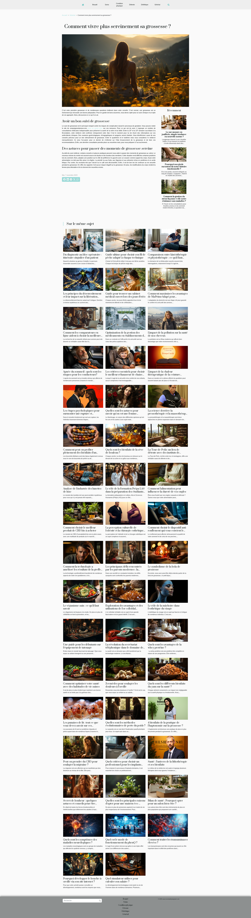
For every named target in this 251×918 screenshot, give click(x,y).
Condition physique (119, 5)
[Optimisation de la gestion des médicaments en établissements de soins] (125, 318)
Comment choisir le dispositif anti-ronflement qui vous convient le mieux (167, 530)
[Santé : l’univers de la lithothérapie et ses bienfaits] (168, 747)
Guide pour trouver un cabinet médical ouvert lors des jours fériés (125, 295)
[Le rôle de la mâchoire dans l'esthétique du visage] (168, 591)
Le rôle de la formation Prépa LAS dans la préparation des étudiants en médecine (125, 491)
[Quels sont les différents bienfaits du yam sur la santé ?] (168, 669)
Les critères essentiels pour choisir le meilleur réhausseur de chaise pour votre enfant (125, 374)
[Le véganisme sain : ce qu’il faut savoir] (83, 591)
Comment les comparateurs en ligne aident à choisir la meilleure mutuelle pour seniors (82, 335)
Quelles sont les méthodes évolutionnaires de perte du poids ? (125, 724)
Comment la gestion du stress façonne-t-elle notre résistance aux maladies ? (174, 198)
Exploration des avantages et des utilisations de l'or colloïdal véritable (124, 608)
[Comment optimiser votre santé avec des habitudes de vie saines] (83, 669)
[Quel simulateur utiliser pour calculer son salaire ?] (125, 864)
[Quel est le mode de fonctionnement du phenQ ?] (125, 825)
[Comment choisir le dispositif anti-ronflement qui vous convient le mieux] (168, 513)
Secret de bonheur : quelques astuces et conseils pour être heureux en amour (80, 803)
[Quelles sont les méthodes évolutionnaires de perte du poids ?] (125, 708)
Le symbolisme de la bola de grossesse (164, 568)
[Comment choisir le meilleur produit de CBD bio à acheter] (83, 513)
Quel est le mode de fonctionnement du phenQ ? (121, 841)
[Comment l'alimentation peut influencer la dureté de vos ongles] (168, 474)
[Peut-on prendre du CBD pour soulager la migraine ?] (83, 747)
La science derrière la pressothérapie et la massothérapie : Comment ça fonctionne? (168, 413)
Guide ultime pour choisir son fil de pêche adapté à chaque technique (125, 256)
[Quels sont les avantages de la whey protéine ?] (168, 630)
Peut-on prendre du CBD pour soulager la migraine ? (80, 763)
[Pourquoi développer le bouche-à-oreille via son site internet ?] (83, 864)
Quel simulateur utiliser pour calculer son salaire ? (121, 880)
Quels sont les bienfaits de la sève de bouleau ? (124, 451)
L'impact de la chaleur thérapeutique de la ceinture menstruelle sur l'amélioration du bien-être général (167, 376)
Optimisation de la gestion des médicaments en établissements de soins (125, 335)
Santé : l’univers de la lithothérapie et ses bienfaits (167, 763)
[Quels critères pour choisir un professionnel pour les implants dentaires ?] (125, 747)
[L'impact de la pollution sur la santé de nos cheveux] (168, 318)
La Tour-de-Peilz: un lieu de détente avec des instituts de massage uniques (163, 452)
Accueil (64, 15)
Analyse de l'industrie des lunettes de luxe (82, 490)
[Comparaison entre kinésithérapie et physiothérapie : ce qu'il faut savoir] (168, 240)
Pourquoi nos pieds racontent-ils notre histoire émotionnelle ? (174, 166)
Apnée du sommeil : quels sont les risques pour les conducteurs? (82, 373)
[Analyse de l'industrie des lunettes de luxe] (83, 474)
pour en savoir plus (95, 128)
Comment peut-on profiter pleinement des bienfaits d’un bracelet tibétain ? (79, 452)
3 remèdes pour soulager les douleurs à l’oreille (121, 685)
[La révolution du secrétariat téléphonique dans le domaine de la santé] (125, 630)
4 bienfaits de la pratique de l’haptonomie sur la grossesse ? (165, 724)
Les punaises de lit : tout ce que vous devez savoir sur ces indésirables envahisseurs (80, 725)
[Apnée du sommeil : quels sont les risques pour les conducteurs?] (83, 357)
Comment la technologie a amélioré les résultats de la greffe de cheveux (82, 569)
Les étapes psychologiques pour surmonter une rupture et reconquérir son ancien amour (81, 413)
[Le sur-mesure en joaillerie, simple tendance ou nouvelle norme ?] (173, 122)
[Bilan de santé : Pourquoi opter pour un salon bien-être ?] (168, 786)
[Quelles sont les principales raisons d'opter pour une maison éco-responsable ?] (125, 786)
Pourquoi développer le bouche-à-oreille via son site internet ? (82, 880)
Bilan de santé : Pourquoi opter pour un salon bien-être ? (165, 802)
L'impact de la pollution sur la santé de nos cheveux (168, 334)
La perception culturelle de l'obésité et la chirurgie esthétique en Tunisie (124, 530)
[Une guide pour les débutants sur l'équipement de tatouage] (83, 630)
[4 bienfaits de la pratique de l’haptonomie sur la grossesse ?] (168, 708)
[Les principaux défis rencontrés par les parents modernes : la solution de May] (125, 552)
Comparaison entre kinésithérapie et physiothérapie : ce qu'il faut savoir (167, 257)
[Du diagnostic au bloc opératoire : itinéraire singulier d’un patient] (83, 240)
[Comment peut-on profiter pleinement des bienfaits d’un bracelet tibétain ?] (83, 435)
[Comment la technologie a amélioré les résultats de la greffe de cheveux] (83, 552)
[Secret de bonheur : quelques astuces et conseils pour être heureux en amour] (83, 786)
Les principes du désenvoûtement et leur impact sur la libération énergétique (82, 296)
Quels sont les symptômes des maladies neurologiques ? (80, 841)
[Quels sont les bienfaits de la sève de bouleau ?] (125, 435)
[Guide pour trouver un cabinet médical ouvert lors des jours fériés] (125, 279)
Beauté (94, 4)
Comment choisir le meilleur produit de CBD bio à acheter (79, 529)
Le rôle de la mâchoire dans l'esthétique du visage (164, 607)
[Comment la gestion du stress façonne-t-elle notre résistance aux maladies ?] (173, 187)
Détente (132, 4)
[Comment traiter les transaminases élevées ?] (168, 825)
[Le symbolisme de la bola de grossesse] (168, 552)
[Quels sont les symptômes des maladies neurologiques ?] (83, 825)
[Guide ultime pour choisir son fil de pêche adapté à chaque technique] (125, 240)
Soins (107, 4)
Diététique (144, 4)
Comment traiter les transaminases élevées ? (168, 841)
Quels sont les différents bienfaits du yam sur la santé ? (166, 685)
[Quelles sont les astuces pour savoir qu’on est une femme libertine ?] (125, 396)
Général (157, 4)
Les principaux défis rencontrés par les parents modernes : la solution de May (123, 569)
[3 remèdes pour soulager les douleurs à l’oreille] (125, 669)
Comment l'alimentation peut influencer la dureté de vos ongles (167, 490)
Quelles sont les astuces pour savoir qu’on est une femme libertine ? (121, 413)
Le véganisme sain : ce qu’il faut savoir (81, 607)
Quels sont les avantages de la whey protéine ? (165, 646)
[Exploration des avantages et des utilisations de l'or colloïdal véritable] (125, 591)
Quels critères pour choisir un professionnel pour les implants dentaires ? (123, 764)
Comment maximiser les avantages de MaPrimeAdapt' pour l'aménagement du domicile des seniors (168, 298)
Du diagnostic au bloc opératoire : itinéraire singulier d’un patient (82, 256)
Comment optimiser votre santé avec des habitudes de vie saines (81, 685)
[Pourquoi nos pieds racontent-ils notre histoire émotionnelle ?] (173, 154)
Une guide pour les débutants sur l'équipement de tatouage (82, 646)
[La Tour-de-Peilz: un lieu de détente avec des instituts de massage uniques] (168, 435)
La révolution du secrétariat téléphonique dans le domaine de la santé (124, 647)
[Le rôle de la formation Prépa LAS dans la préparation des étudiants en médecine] (125, 474)
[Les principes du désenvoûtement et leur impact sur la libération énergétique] (83, 279)
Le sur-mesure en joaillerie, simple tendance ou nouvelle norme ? (174, 134)
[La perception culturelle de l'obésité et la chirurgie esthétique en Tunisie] (125, 513)
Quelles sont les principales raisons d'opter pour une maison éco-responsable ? (125, 803)
